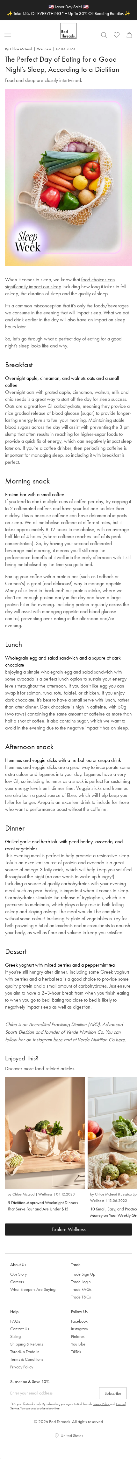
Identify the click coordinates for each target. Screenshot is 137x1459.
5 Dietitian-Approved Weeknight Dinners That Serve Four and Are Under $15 (43, 1206)
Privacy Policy (21, 1367)
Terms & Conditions (26, 1359)
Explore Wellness (69, 1229)
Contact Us (19, 1329)
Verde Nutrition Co (84, 1032)
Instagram (79, 1329)
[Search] (104, 35)
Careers (17, 1281)
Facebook (79, 1321)
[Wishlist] (117, 35)
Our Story (18, 1274)
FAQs (15, 1321)
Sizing (15, 1336)
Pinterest (78, 1336)
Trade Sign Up (83, 1274)
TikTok (76, 1351)
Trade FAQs (81, 1289)
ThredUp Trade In (25, 1351)
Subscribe (113, 1393)
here (57, 1039)
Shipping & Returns (26, 1344)
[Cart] (129, 35)
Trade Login (81, 1281)
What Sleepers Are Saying (32, 1289)
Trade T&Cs (81, 1297)
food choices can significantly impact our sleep (60, 283)
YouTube (78, 1344)
